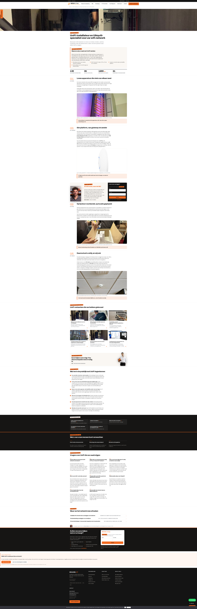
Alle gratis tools (117, 583)
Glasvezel (90, 576)
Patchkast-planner (118, 579)
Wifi (92, 3)
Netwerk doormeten (91, 581)
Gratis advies (1, 14)
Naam (110, 188)
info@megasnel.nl (72, 594)
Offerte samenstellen (118, 581)
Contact (125, 3)
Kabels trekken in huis (105, 579)
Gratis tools (119, 3)
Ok (125, 607)
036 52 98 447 (72, 591)
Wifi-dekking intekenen (119, 574)
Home (70, 6)
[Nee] (195, 607)
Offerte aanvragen (134, 3)
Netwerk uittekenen (118, 576)
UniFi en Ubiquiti (91, 583)
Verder (117, 197)
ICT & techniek (104, 3)
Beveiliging (97, 3)
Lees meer (128, 607)
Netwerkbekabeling (91, 574)
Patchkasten (90, 578)
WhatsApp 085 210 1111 (73, 593)
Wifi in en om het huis (105, 574)
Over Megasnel (112, 3)
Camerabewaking (105, 576)
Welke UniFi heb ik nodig (119, 578)
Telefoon (110, 192)
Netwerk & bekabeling (85, 3)
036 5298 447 (119, 199)
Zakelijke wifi (90, 579)
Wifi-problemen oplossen (106, 578)
